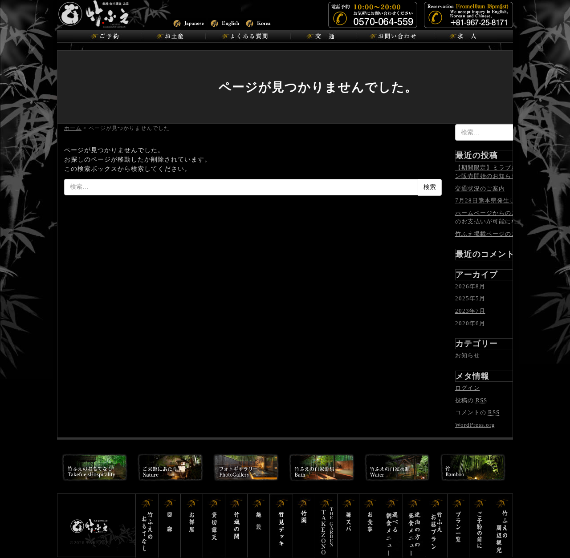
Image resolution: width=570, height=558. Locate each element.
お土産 (173, 36)
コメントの (477, 412)
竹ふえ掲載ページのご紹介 (492, 233)
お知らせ (467, 355)
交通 (323, 36)
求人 (465, 36)
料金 (480, 526)
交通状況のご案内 (480, 188)
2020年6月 (470, 323)
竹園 (304, 526)
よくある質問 (247, 36)
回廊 (170, 526)
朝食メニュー (392, 526)
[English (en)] (225, 22)
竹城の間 (236, 526)
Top (549, 537)
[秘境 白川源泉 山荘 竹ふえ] (117, 13)
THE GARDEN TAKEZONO (326, 526)
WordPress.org (475, 424)
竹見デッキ (281, 526)
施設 (259, 526)
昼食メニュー (414, 526)
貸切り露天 (214, 526)
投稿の (471, 400)
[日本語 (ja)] (188, 22)
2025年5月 (470, 298)
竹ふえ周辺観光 (502, 526)
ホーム (72, 128)
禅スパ (348, 526)
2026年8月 (470, 286)
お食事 (370, 526)
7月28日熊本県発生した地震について (507, 200)
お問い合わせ (395, 36)
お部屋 (192, 526)
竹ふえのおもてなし (147, 526)
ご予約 (107, 36)
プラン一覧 (458, 526)
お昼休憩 (437, 526)
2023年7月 (470, 310)
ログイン (467, 387)
